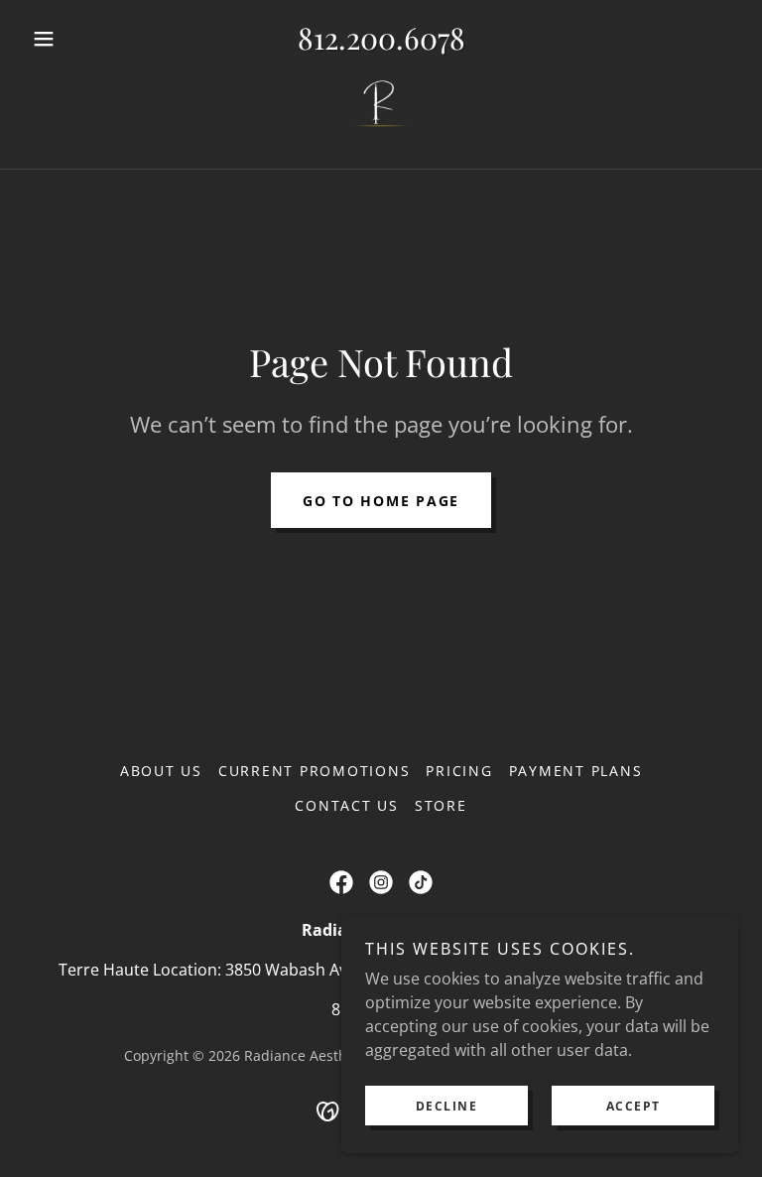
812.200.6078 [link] (381, 38)
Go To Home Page (381, 500)
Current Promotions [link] (314, 770)
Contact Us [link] (347, 805)
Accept (633, 1106)
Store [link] (441, 805)
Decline (447, 1106)
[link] (381, 108)
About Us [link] (161, 770)
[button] (77, 39)
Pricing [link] (459, 770)
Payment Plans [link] (576, 770)
